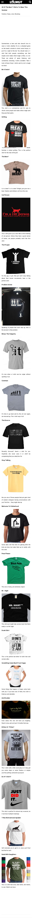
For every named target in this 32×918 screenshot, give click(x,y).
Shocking (17, 14)
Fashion (4, 14)
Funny (8, 14)
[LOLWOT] (16, 2)
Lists (12, 14)
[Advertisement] (16, 28)
